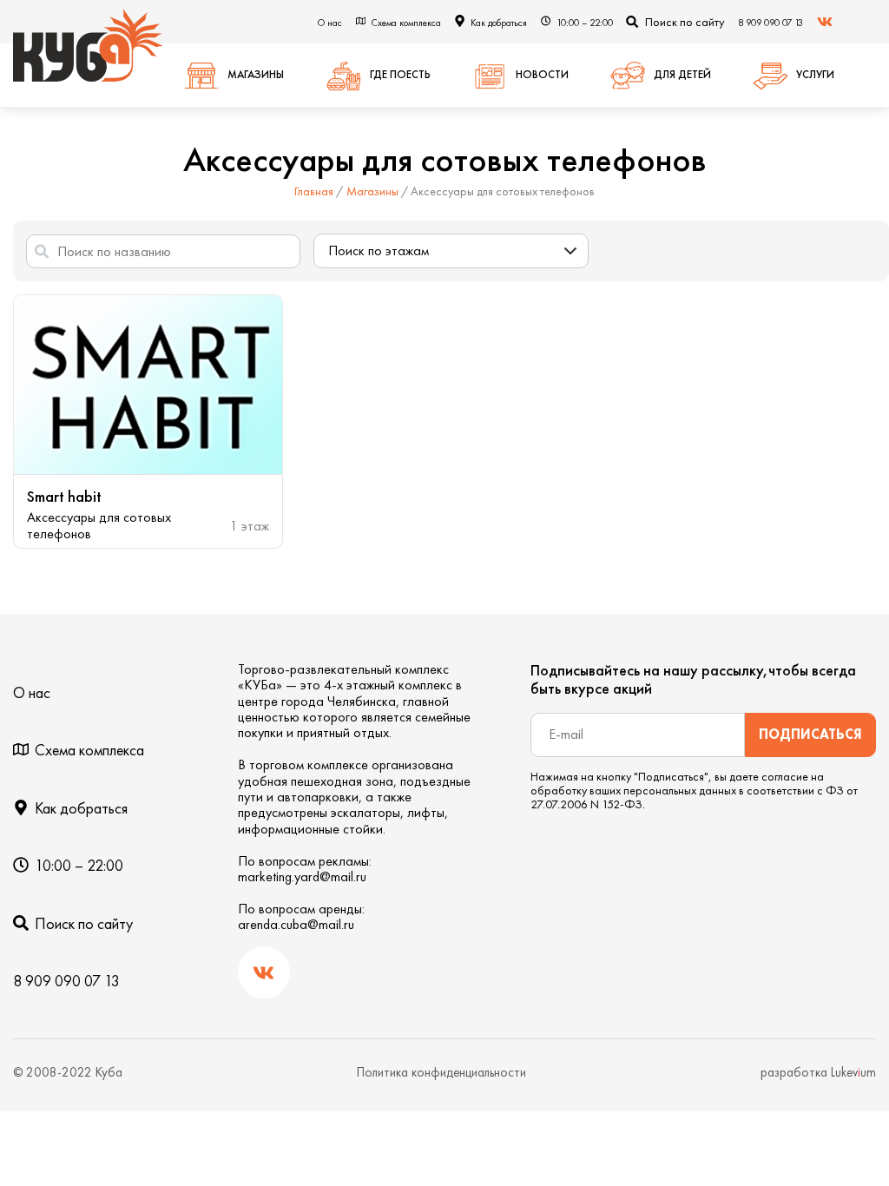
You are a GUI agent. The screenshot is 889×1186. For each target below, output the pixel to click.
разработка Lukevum (818, 1072)
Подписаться (810, 734)
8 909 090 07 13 (770, 22)
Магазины (372, 191)
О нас (330, 22)
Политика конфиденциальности (441, 1072)
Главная (313, 191)
